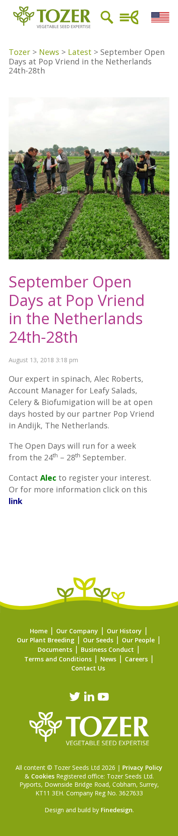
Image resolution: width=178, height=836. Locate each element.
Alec (48, 477)
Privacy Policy (142, 767)
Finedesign (117, 810)
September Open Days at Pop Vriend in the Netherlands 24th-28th (77, 309)
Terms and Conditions (58, 659)
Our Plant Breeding (45, 640)
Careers (136, 659)
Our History (124, 631)
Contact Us (88, 668)
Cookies (42, 776)
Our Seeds (98, 640)
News (108, 659)
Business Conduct (107, 649)
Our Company (77, 631)
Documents (55, 649)
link (15, 501)
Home (39, 631)
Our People (138, 640)
